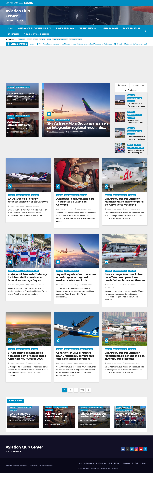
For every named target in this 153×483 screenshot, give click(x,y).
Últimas (123, 85)
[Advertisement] (76, 63)
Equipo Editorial (65, 28)
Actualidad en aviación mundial (34, 28)
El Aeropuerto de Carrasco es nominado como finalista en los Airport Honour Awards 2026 (27, 355)
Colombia (11, 90)
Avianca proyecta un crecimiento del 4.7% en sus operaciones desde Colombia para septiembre (125, 277)
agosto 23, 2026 (16, 128)
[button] (146, 31)
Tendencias (132, 90)
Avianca (42, 39)
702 (82, 390)
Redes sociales (110, 28)
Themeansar (48, 465)
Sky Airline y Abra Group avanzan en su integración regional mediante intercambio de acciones (76, 279)
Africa (130, 145)
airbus (29, 39)
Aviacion (11, 87)
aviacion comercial (75, 39)
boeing (35, 39)
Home (10, 28)
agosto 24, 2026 (16, 100)
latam (49, 39)
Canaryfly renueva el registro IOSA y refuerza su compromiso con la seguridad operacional (75, 355)
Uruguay (35, 349)
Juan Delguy (70, 132)
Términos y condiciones (36, 34)
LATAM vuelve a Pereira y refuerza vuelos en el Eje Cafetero (21, 96)
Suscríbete (13, 34)
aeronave (22, 39)
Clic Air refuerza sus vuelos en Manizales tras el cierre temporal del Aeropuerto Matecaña (124, 201)
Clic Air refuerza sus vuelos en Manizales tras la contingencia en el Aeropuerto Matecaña (125, 355)
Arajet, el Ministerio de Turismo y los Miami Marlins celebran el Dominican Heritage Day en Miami (27, 279)
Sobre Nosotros (131, 28)
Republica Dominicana (135, 147)
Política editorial (88, 28)
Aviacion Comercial (22, 87)
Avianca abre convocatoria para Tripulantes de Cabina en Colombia (136, 123)
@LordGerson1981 (84, 209)
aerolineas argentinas (60, 39)
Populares (139, 85)
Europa (89, 349)
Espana (82, 349)
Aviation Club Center (24, 447)
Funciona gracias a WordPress (17, 465)
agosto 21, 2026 (17, 363)
